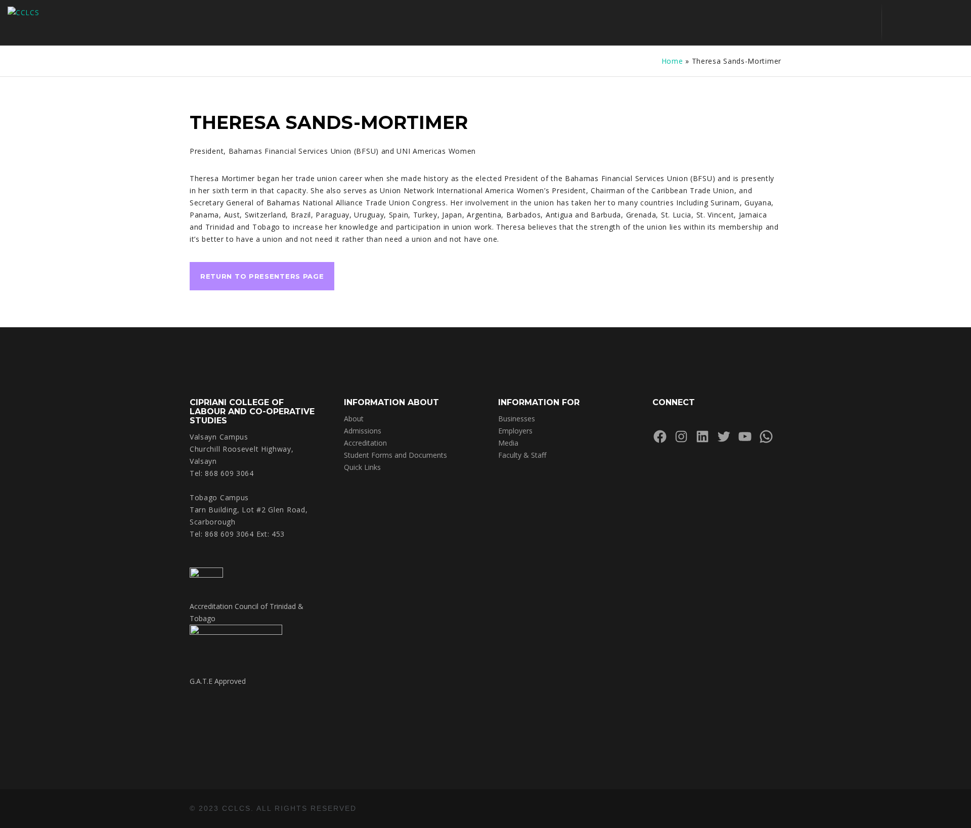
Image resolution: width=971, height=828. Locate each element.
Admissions (362, 430)
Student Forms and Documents (395, 455)
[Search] (898, 23)
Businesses (516, 418)
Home (672, 61)
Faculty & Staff (522, 455)
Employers (515, 430)
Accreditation (365, 443)
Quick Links (362, 467)
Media (508, 443)
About (354, 418)
